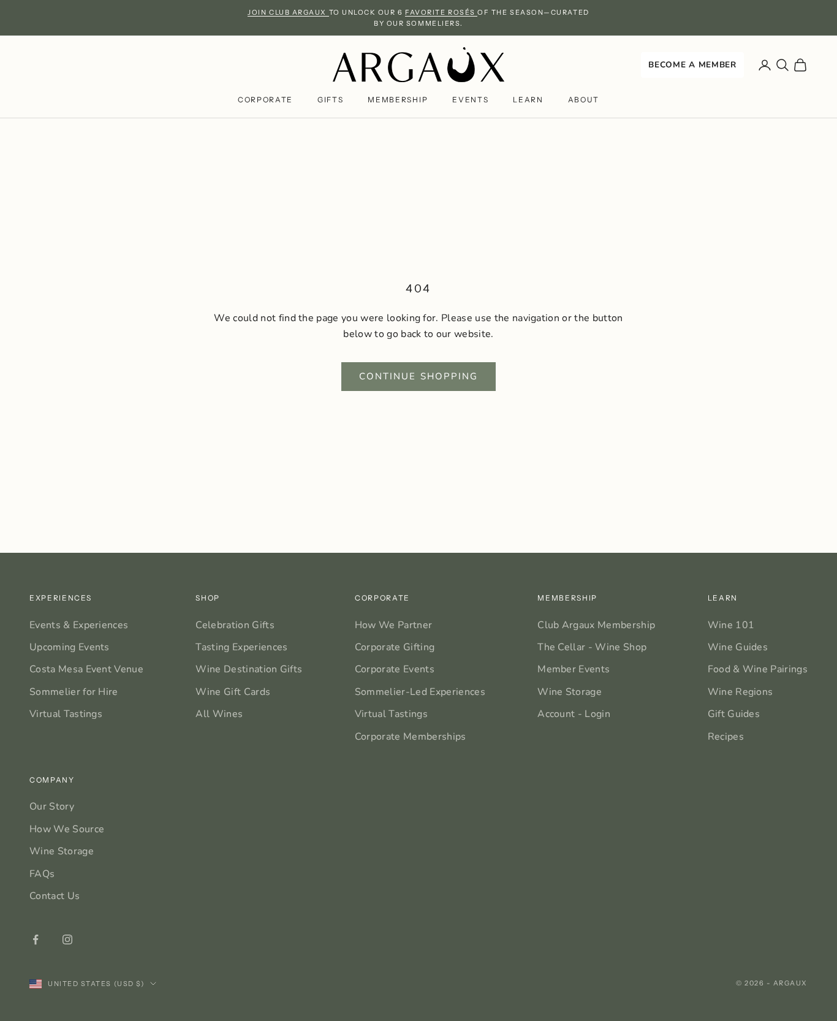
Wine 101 (731, 625)
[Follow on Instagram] (67, 939)
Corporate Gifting (394, 647)
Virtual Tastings (65, 714)
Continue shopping (419, 376)
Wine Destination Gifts (248, 669)
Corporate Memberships (410, 736)
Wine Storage (569, 692)
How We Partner (393, 625)
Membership (398, 100)
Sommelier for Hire (73, 692)
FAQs (42, 874)
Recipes (726, 736)
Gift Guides (734, 714)
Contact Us (54, 896)
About (583, 100)
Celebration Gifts (234, 625)
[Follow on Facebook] (35, 939)
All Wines (219, 714)
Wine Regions (740, 692)
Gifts (330, 100)
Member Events (573, 669)
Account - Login (573, 714)
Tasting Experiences (241, 647)
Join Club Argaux (288, 12)
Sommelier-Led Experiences (420, 692)
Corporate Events (394, 669)
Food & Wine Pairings (758, 669)
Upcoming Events (69, 647)
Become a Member (692, 64)
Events (470, 100)
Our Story (51, 806)
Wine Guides (738, 647)
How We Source (66, 829)
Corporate (265, 100)
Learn (528, 100)
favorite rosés (441, 12)
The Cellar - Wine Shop (591, 647)
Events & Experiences (78, 625)
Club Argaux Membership (596, 625)
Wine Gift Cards (232, 692)
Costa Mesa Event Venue (86, 669)
